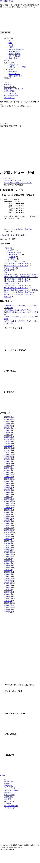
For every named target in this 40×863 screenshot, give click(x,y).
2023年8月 (8, 428)
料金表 (6, 60)
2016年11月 (8, 554)
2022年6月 (8, 432)
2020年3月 (8, 470)
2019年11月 (8, 477)
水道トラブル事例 (15, 76)
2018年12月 (8, 501)
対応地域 (7, 78)
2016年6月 (8, 565)
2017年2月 (8, 548)
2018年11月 (8, 503)
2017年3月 (8, 545)
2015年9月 (8, 585)
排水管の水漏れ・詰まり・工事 (16, 279)
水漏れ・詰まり (14, 255)
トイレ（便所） (10, 250)
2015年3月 (8, 598)
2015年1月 (8, 601)
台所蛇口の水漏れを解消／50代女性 (18, 310)
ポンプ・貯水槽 (14, 56)
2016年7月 (8, 563)
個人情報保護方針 (11, 95)
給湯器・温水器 (14, 54)
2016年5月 (8, 567)
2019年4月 (8, 492)
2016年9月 (8, 559)
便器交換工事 (14, 252)
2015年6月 (8, 592)
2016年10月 (8, 556)
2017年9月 (8, 534)
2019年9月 (8, 481)
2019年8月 (8, 483)
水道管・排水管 (14, 52)
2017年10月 (8, 532)
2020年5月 (8, 466)
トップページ (9, 178)
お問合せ (7, 803)
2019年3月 (8, 494)
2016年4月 (8, 570)
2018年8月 (8, 510)
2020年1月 (8, 472)
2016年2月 (8, 574)
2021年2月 (8, 450)
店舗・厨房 (13, 58)
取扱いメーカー (10, 87)
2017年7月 (8, 539)
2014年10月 (8, 607)
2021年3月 (8, 448)
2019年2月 (8, 497)
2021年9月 (8, 441)
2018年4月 (8, 519)
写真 (6, 272)
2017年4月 (8, 543)
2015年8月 (8, 587)
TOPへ (2, 775)
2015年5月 (8, 594)
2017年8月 (8, 536)
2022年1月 (8, 437)
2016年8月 (8, 561)
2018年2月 (8, 523)
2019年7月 (8, 486)
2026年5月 (8, 417)
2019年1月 (8, 499)
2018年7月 (8, 512)
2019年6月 (8, 488)
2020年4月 (8, 468)
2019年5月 (8, 490)
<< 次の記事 (4, 235)
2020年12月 (8, 455)
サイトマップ (9, 98)
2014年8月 (8, 612)
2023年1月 (8, 430)
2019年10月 (8, 479)
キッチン (12, 45)
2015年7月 (8, 590)
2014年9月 (8, 610)
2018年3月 (8, 521)
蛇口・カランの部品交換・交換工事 (18, 183)
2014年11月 (8, 605)
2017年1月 (8, 550)
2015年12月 (8, 579)
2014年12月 (8, 603)
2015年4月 (8, 596)
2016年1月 (8, 576)
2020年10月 (8, 457)
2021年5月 (8, 446)
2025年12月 (8, 419)
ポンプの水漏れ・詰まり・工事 (16, 263)
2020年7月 (8, 461)
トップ (13, 235)
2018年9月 (8, 508)
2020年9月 (8, 459)
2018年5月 (8, 517)
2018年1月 (8, 525)
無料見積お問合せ (7, 1)
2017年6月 (8, 541)
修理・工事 (8, 781)
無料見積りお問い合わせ (13, 89)
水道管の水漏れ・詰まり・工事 (16, 286)
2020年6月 (8, 463)
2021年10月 (8, 439)
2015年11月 (8, 581)
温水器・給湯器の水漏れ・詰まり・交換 (19, 290)
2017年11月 (8, 530)
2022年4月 (8, 435)
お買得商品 (8, 797)
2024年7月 (8, 421)
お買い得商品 (9, 91)
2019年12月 (8, 474)
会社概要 (7, 84)
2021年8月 (8, 443)
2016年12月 (8, 552)
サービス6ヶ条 (14, 74)
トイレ (11, 40)
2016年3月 (8, 572)
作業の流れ (13, 71)
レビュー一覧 (9, 268)
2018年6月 (8, 514)
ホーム (6, 779)
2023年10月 (8, 426)
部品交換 (12, 257)
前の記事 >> (22, 235)
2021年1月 (8, 452)
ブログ (6, 82)
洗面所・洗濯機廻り (16, 49)
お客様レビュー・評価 (17, 67)
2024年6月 (8, 424)
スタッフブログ (10, 93)
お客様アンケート (15, 65)
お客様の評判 (9, 795)
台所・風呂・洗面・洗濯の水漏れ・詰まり (20, 274)
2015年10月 (8, 583)
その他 (6, 248)
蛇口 (10, 43)
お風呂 (11, 47)
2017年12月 (8, 528)
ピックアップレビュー (12, 261)
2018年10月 (8, 505)
